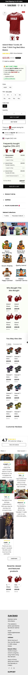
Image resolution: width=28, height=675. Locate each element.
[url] (9, 78)
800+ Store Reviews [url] (16, 53)
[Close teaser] (23, 342)
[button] (26, 337)
